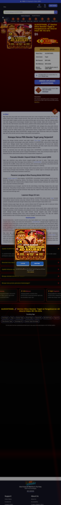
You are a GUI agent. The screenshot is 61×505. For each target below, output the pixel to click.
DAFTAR (37, 263)
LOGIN (23, 263)
